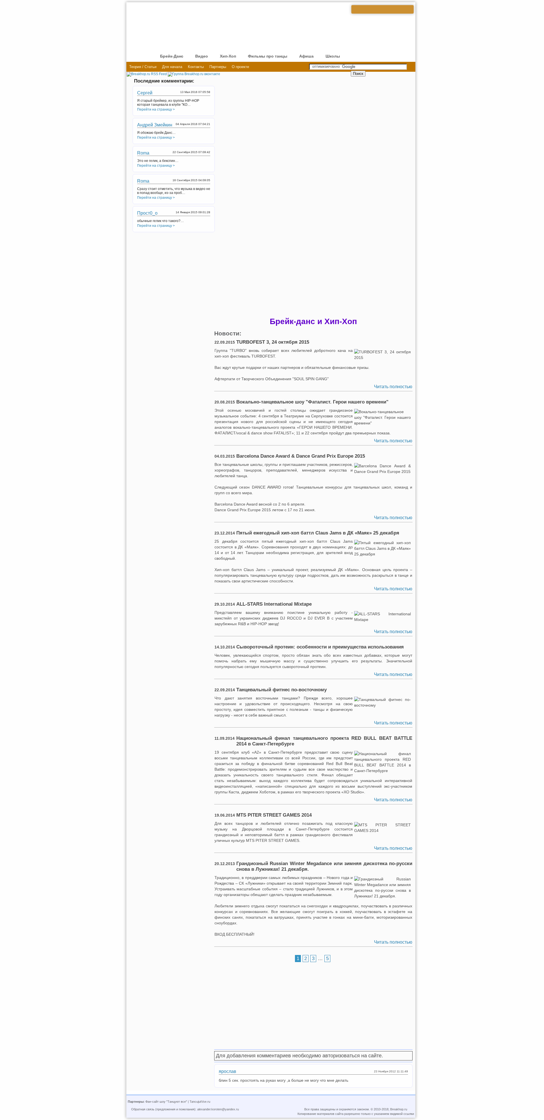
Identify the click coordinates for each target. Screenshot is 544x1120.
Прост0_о (147, 213)
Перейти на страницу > (156, 109)
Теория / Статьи (142, 67)
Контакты (196, 67)
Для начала (172, 67)
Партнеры (217, 67)
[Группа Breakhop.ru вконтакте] (194, 74)
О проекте (240, 67)
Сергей (144, 92)
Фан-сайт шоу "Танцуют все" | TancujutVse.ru (177, 1101)
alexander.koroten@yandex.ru (218, 1109)
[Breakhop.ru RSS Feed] (147, 74)
